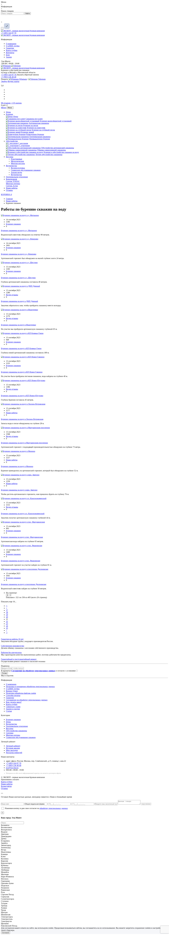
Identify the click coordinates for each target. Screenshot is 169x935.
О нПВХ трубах (13, 46)
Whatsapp (23, 79)
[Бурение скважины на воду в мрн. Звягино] (20, 475)
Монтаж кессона (18, 163)
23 (7, 624)
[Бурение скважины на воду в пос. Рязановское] (21, 546)
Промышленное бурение (39, 139)
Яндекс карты (13, 81)
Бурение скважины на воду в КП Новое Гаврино (21, 372)
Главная (9, 199)
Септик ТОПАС (13, 181)
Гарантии (10, 48)
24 (7, 626)
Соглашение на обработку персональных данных (27, 700)
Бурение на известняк (36, 128)
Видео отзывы (12, 295)
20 (7, 617)
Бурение (9, 114)
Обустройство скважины (16, 731)
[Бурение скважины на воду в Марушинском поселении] (25, 428)
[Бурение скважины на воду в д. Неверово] (19, 239)
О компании (11, 44)
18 (7, 612)
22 (7, 621)
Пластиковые (16, 159)
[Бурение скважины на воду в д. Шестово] (19, 262)
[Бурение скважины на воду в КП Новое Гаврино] (22, 357)
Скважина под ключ (34, 119)
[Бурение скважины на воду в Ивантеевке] (19, 310)
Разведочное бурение (35, 134)
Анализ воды (16, 172)
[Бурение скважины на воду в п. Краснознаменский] (23, 498)
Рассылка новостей (14, 753)
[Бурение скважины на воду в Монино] (18, 451)
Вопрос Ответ (12, 691)
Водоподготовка (18, 168)
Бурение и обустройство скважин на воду (61, 152)
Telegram (42, 79)
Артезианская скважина (39, 123)
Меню (3, 108)
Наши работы (11, 188)
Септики (9, 733)
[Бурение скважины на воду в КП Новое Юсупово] (23, 380)
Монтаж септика (13, 184)
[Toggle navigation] (2, 28)
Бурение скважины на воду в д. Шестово (18, 278)
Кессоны (9, 157)
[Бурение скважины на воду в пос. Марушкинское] (23, 522)
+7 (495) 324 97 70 (8, 33)
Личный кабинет (13, 746)
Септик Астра (12, 186)
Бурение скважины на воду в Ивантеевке (18, 325)
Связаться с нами (13, 707)
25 (7, 628)
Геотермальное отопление (17, 177)
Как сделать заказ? (14, 702)
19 (7, 615)
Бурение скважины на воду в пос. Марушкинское (22, 537)
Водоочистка (11, 166)
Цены (8, 112)
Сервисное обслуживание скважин (26, 170)
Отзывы (9, 190)
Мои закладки (12, 750)
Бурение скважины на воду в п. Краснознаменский (22, 514)
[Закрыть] (2, 793)
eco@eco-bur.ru (12, 768)
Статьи (9, 711)
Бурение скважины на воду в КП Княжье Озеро (21, 348)
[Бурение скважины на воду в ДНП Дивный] (20, 286)
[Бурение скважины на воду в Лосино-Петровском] (23, 404)
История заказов (13, 748)
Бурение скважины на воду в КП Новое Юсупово (22, 396)
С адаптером (24, 146)
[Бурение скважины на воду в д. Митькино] (20, 215)
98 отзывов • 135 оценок (11, 103)
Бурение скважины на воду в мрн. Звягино (19, 490)
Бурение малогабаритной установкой (56, 121)
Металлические (17, 161)
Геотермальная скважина (39, 137)
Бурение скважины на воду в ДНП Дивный (19, 301)
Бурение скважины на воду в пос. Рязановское (20, 561)
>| (6, 633)
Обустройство (12, 141)
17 (7, 610)
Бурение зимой (27, 132)
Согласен (5, 933)
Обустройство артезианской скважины (57, 148)
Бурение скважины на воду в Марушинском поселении (24, 443)
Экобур (4, 81)
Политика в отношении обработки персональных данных (30, 686)
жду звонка (146, 804)
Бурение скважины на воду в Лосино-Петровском (22, 419)
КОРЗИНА (6, 194)
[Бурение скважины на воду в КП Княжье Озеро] (22, 333)
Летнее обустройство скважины (48, 154)
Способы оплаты (13, 695)
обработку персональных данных (54, 808)
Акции (9, 57)
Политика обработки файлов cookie (21, 693)
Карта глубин (11, 50)
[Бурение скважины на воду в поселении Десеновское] (24, 569)
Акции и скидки (13, 709)
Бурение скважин (13, 224)
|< (6, 606)
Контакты (10, 53)
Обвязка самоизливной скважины (51, 150)
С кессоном (23, 143)
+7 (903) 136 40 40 (8, 77)
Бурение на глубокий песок (43, 130)
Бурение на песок (30, 125)
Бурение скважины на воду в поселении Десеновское (23, 584)
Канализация (11, 179)
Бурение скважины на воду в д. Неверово (18, 254)
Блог (8, 55)
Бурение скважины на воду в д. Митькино (19, 230)
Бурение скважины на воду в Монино (17, 466)
